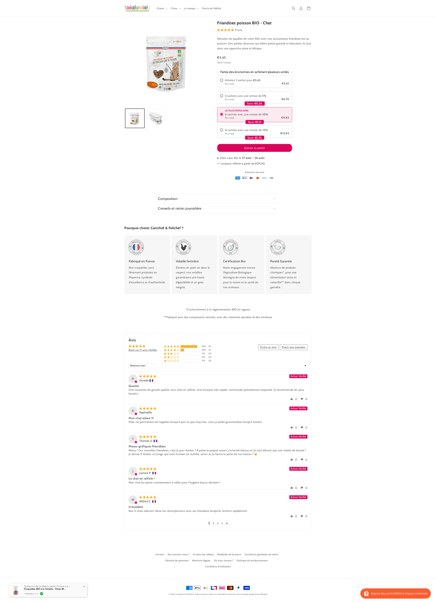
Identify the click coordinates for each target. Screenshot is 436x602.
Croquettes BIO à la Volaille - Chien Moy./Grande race (45, 589)
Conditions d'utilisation (218, 566)
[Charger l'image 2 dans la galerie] (155, 118)
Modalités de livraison (229, 554)
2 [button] (213, 523)
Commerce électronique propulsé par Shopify (247, 594)
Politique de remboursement (252, 560)
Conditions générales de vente (261, 554)
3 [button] (218, 523)
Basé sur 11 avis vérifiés (143, 350)
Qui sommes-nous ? (179, 554)
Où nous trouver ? (223, 560)
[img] (147, 376)
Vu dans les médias (203, 554)
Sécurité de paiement (177, 560)
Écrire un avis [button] (268, 347)
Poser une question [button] (294, 347)
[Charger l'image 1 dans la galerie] (134, 118)
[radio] (254, 82)
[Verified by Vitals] (41, 593)
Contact (159, 554)
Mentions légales (201, 560)
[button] (162, 8)
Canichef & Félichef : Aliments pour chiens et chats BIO (201, 594)
